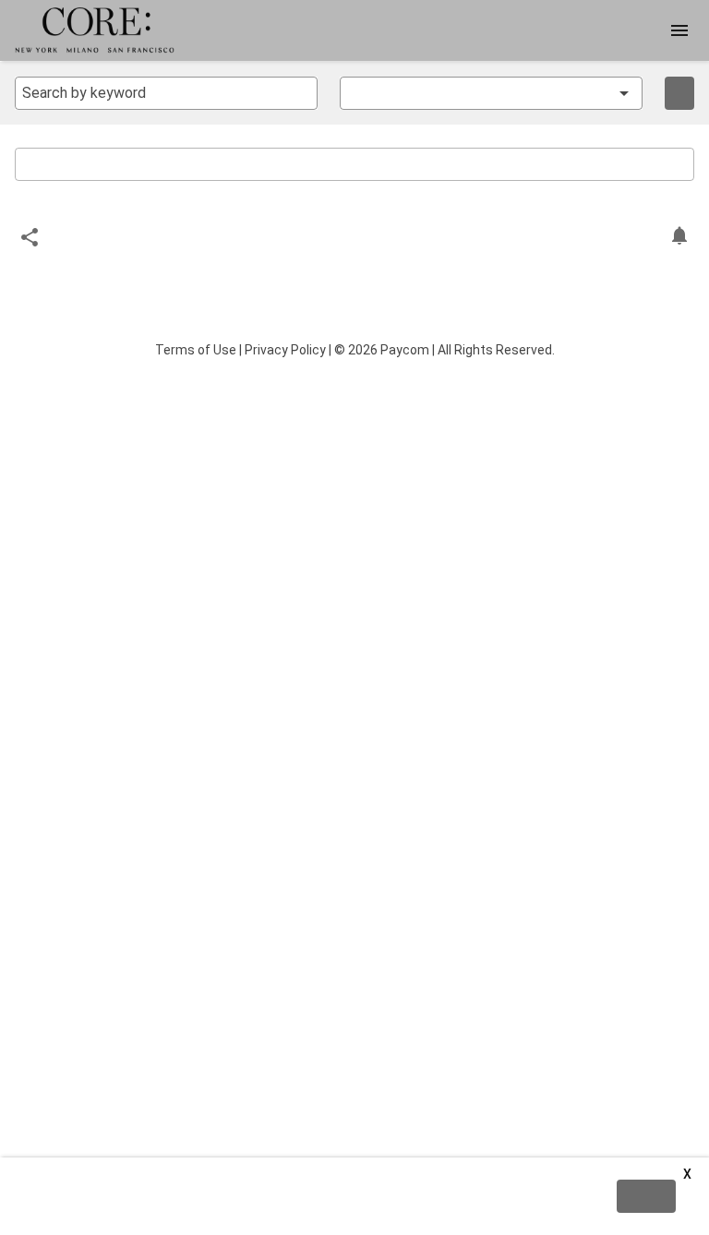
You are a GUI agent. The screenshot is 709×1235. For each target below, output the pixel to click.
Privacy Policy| (288, 349)
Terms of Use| (198, 349)
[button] (478, 93)
